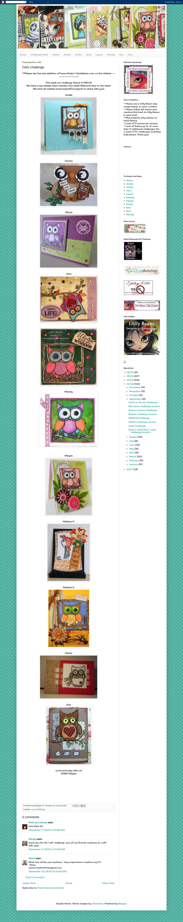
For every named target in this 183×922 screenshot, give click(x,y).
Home (23, 54)
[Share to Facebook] (81, 805)
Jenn (89, 54)
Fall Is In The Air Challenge (143, 402)
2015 (130, 372)
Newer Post (29, 883)
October (134, 395)
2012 (130, 384)
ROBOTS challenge (139, 418)
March (133, 456)
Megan (130, 201)
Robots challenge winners (143, 414)
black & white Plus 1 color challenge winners (142, 430)
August (133, 437)
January (134, 464)
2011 (130, 469)
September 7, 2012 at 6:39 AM (47, 830)
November (135, 391)
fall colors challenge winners (144, 406)
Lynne (99, 54)
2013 (130, 380)
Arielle (67, 54)
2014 (130, 376)
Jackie (78, 54)
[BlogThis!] (76, 805)
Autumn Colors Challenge (143, 410)
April (132, 452)
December (135, 387)
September (135, 399)
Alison (55, 54)
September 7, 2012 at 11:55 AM (47, 849)
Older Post (108, 883)
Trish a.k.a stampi (38, 822)
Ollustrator (98, 903)
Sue (121, 54)
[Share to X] (79, 805)
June (132, 445)
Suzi (130, 54)
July (131, 441)
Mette (129, 204)
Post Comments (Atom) (50, 888)
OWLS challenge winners (142, 422)
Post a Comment (35, 877)
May (132, 448)
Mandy (111, 54)
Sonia (32, 858)
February (134, 460)
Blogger (122, 903)
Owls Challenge (137, 426)
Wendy (32, 839)
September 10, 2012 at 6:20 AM (48, 871)
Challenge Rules (39, 54)
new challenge (38, 809)
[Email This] (73, 805)
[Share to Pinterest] (84, 805)
